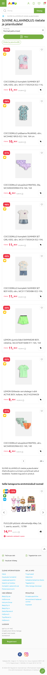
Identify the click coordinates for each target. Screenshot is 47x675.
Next (43, 512)
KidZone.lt (5, 614)
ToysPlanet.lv (6, 617)
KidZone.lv (5, 620)
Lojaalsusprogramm (8, 580)
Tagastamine (29, 583)
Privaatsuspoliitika (31, 596)
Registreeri (12, 641)
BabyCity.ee (6, 596)
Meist (4, 574)
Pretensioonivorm (8, 589)
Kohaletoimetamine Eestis (34, 580)
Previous (4, 512)
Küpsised (28, 605)
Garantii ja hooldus (8, 583)
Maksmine (29, 577)
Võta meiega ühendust (33, 586)
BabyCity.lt (6, 605)
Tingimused (29, 574)
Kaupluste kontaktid (9, 577)
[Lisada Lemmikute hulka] (42, 50)
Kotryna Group (7, 602)
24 (41, 461)
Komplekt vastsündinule (10, 586)
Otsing (39, 11)
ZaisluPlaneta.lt (7, 611)
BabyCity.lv (6, 608)
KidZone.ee (6, 599)
